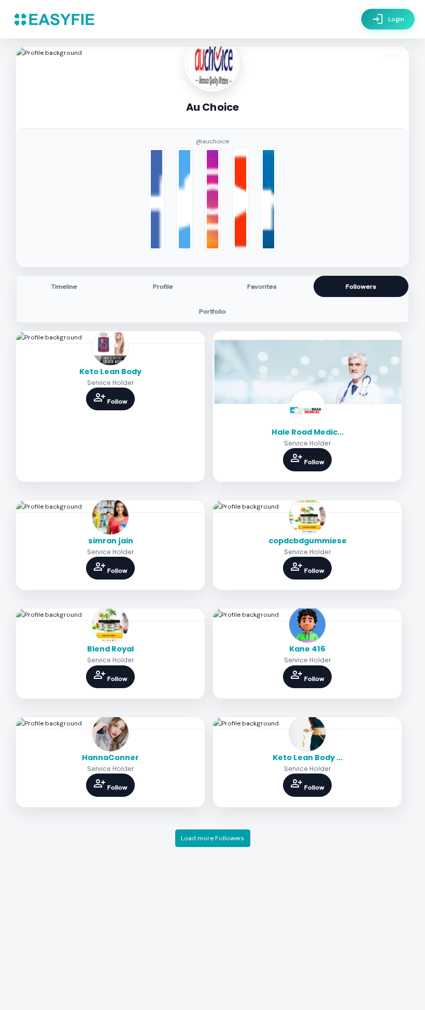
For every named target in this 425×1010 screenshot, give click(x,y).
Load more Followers (212, 838)
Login (388, 19)
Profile (163, 287)
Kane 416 (307, 649)
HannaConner (110, 757)
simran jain (110, 541)
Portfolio (212, 311)
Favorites (262, 287)
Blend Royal (110, 649)
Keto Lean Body (110, 371)
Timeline (64, 287)
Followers (361, 287)
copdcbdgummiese (307, 541)
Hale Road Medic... (308, 432)
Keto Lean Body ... (308, 757)
